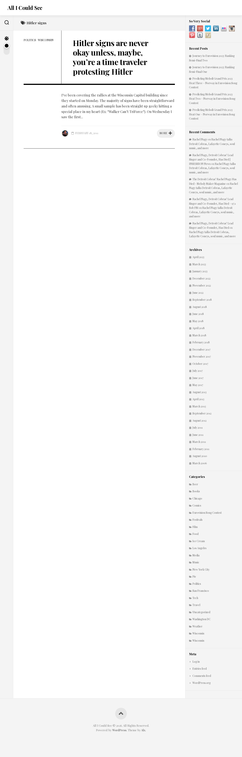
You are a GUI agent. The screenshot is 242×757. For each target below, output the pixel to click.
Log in (196, 661)
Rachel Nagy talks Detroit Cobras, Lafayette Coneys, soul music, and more (212, 144)
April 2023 (198, 257)
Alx (143, 730)
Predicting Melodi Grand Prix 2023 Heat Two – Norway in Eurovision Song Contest (212, 98)
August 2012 (199, 420)
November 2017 (201, 356)
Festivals (197, 519)
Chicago (197, 498)
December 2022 (201, 278)
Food (195, 534)
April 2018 (198, 328)
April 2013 (198, 399)
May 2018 (197, 321)
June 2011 (197, 435)
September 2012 (201, 413)
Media (195, 555)
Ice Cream (198, 541)
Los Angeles (199, 548)
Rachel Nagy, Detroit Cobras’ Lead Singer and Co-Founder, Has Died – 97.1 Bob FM (212, 203)
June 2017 (197, 378)
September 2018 (202, 299)
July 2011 (197, 427)
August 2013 (199, 392)
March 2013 (199, 406)
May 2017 (197, 385)
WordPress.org (201, 683)
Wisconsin (46, 40)
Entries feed (199, 668)
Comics (196, 505)
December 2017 (201, 349)
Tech (195, 598)
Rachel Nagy (199, 139)
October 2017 (200, 364)
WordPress (119, 730)
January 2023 (199, 271)
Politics (30, 40)
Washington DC (201, 619)
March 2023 (199, 264)
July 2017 (197, 371)
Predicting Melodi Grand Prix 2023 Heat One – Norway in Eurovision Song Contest (212, 114)
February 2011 (200, 449)
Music (195, 562)
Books (196, 491)
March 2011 (199, 442)
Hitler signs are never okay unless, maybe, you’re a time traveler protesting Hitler (110, 57)
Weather (197, 626)
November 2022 (201, 285)
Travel (196, 605)
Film (195, 527)
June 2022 (197, 292)
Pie (194, 576)
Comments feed (201, 676)
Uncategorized (201, 612)
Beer (195, 484)
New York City (200, 569)
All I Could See (25, 7)
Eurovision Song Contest (207, 512)
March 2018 (199, 335)
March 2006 (199, 463)
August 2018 (199, 307)
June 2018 (198, 314)
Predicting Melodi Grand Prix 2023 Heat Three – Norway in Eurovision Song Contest (213, 83)
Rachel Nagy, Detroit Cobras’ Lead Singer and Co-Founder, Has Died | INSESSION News (211, 159)
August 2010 (199, 456)
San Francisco (200, 591)
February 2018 (201, 342)
